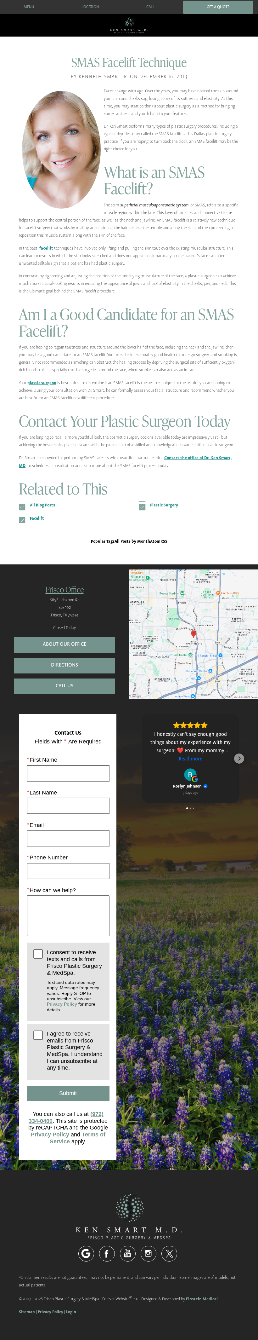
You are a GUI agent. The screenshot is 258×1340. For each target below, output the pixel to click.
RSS (163, 541)
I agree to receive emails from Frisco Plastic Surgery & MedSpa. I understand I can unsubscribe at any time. (75, 1051)
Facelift (37, 518)
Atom (155, 541)
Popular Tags (103, 541)
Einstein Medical (202, 1299)
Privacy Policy (62, 1004)
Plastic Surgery (164, 505)
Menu (29, 7)
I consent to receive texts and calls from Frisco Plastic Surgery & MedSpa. (74, 980)
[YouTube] (128, 1254)
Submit (68, 1093)
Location (90, 7)
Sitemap (27, 1312)
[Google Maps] (86, 1254)
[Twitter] (169, 1254)
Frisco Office (65, 589)
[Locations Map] (193, 634)
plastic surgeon (41, 383)
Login (71, 1312)
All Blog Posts (42, 505)
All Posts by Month (132, 541)
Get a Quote (218, 7)
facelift (46, 248)
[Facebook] (107, 1254)
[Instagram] (148, 1254)
